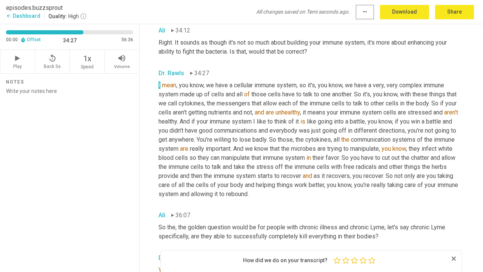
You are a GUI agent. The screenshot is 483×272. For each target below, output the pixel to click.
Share (454, 12)
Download (404, 12)
